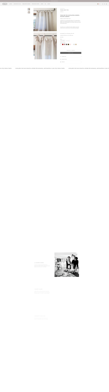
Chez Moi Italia (62, 8)
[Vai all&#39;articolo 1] (29, 9)
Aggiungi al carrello (71, 50)
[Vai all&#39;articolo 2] (29, 12)
